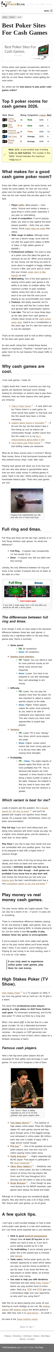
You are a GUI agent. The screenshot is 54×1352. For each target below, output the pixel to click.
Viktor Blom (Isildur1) (21, 1166)
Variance (14, 729)
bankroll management (36, 1235)
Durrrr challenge (21, 1162)
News (36, 1335)
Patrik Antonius (18, 1156)
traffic (21, 204)
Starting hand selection (22, 656)
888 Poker (12, 136)
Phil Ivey (14, 1146)
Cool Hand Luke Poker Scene (25, 442)
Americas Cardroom (12, 131)
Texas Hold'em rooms (27, 1319)
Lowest (42, 115)
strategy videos (21, 1309)
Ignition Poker (11, 119)
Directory (17, 1335)
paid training (33, 1312)
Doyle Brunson (18, 1183)
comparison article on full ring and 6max (26, 883)
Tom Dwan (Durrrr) (19, 1122)
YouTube (39, 1347)
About (22, 1338)
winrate (18, 1255)
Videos (7, 1335)
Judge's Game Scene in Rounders (27, 422)
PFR (39, 1289)
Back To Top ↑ (27, 1326)
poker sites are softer (35, 228)
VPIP (29, 1289)
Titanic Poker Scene (21, 406)
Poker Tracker (42, 1282)
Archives (27, 1335)
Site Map (45, 1335)
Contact (30, 1338)
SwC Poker (10, 125)
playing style (8, 880)
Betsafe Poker (11, 141)
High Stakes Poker (11, 992)
